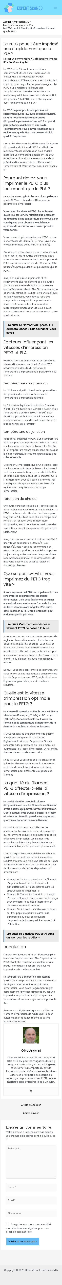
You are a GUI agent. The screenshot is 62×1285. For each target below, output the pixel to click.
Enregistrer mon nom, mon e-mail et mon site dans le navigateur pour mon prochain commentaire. (28, 1228)
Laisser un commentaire (16, 58)
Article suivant (31, 1113)
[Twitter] (31, 1091)
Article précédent (31, 1105)
